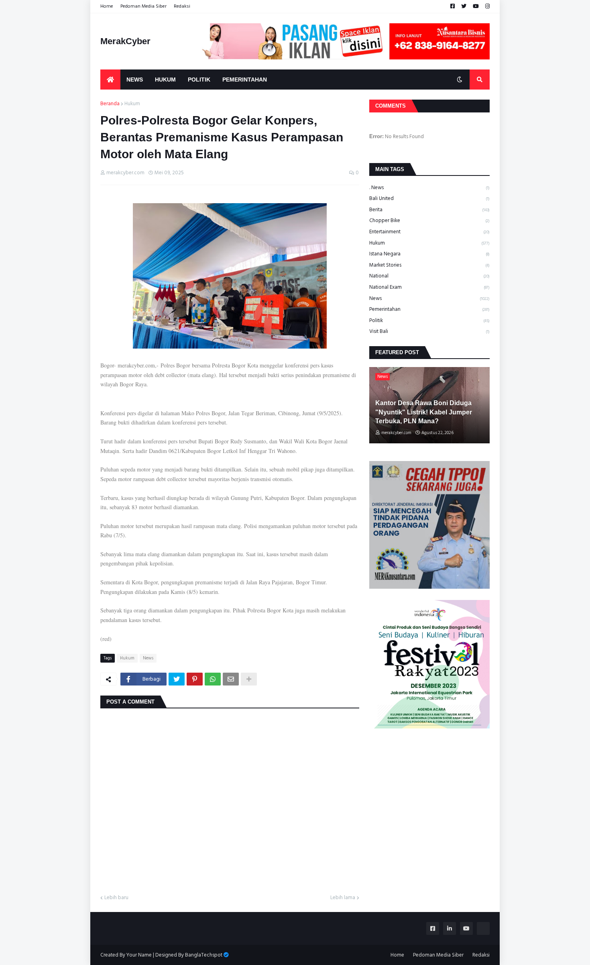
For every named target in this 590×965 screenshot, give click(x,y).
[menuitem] (110, 79)
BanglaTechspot (203, 955)
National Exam (429, 287)
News (148, 658)
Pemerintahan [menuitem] (244, 79)
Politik (429, 320)
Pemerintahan (429, 309)
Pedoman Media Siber (143, 6)
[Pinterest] (195, 679)
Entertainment (429, 231)
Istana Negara (429, 253)
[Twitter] (177, 679)
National (429, 275)
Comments (390, 106)
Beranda (110, 104)
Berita (429, 209)
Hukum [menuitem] (165, 79)
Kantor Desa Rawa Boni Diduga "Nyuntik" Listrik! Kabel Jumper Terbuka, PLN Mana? (423, 412)
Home (106, 6)
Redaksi (182, 6)
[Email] (231, 679)
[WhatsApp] (213, 679)
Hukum (132, 104)
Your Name (139, 955)
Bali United (429, 198)
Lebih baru (116, 898)
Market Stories (429, 265)
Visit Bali (429, 331)
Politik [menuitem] (199, 79)
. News (429, 188)
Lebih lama (342, 898)
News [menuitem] (134, 79)
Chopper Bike (429, 220)
